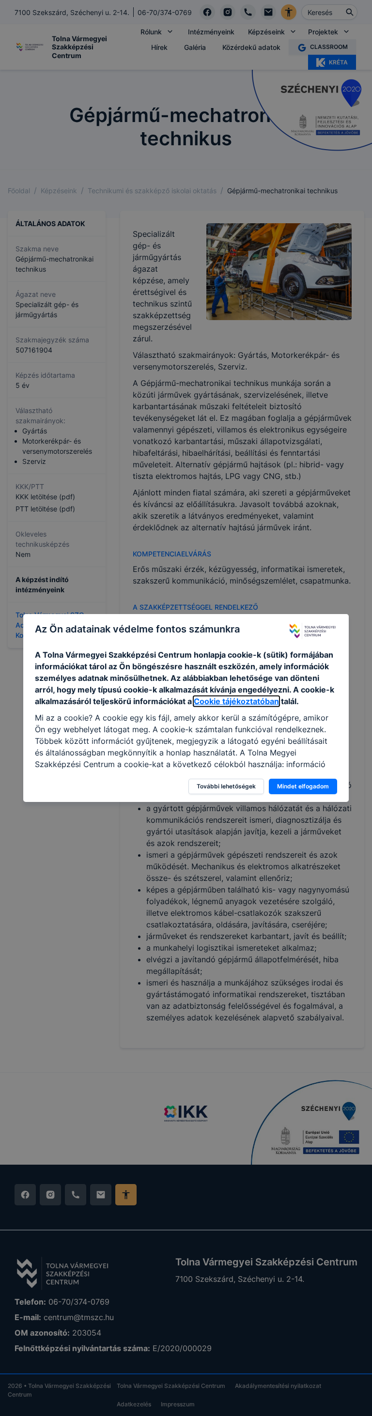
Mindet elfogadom (303, 786)
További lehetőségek (226, 786)
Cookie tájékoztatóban (236, 701)
